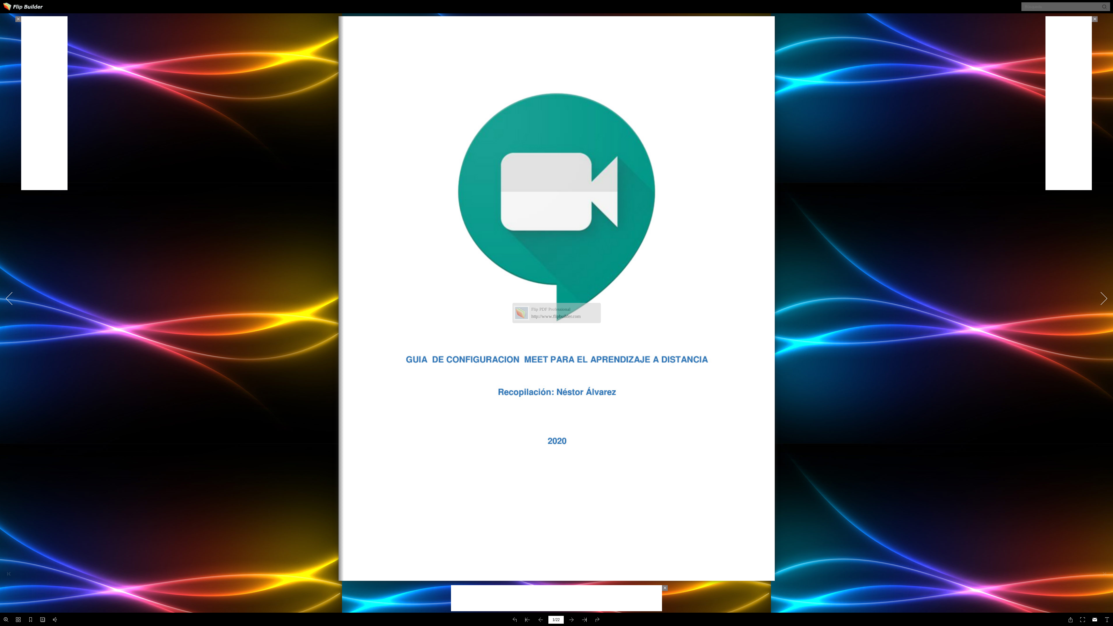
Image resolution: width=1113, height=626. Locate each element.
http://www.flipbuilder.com (556, 316)
